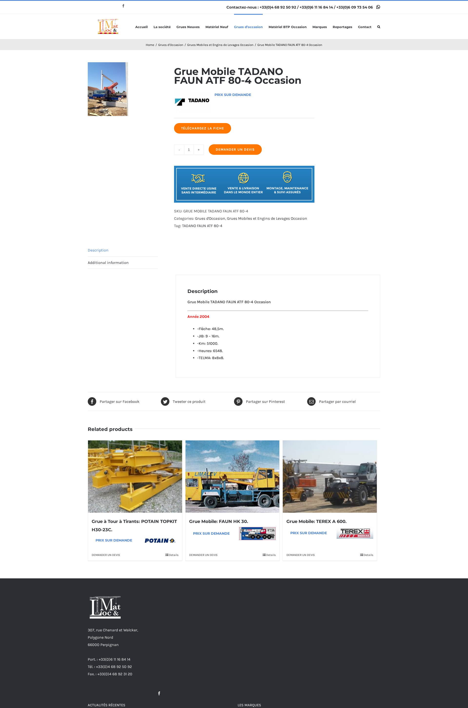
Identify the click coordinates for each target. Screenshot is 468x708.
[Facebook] (159, 693)
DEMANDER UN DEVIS (235, 149)
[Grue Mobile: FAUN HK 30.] (232, 476)
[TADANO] (192, 94)
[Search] (378, 26)
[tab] (123, 250)
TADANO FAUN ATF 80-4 (202, 225)
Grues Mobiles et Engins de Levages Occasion (267, 218)
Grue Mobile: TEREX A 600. (316, 521)
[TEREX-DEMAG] (355, 533)
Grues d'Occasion (210, 218)
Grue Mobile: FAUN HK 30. (218, 521)
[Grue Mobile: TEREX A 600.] (330, 476)
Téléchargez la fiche (202, 128)
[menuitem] (144, 26)
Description (98, 250)
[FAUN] (257, 533)
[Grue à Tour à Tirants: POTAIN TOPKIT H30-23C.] (135, 476)
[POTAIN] (160, 540)
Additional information (108, 262)
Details (173, 555)
